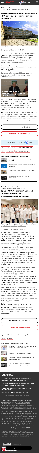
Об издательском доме (10, 378)
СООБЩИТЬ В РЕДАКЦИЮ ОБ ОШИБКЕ (15, 395)
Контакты (21, 386)
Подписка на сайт (8, 386)
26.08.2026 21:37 (6, 187)
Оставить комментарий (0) (19, 134)
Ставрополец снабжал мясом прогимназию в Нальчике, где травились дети (21, 171)
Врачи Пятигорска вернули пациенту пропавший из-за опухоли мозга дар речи (20, 364)
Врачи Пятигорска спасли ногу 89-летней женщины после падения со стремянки (21, 352)
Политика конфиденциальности (14, 392)
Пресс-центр (26, 378)
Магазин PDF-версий (18, 380)
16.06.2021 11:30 (5, 7)
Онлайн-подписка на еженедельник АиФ (17, 383)
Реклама (4, 380)
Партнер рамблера (17, 444)
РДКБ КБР (4, 46)
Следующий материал (18, 448)
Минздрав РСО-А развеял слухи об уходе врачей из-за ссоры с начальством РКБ (22, 346)
